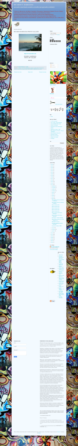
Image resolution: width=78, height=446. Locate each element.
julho (53, 193)
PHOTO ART (27, 69)
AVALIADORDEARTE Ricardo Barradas (61, 261)
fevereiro (53, 229)
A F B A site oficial (54, 121)
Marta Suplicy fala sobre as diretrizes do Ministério (58, 200)
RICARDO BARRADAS (55, 246)
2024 (52, 167)
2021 (52, 172)
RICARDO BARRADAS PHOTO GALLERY (57, 224)
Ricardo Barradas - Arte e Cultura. (61, 288)
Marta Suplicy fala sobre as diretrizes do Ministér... (58, 203)
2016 (52, 180)
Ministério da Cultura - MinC (55, 129)
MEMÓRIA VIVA (61, 274)
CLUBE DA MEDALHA (61, 264)
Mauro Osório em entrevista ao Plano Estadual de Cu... (58, 220)
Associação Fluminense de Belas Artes (61, 257)
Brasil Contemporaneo (40, 67)
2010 (52, 235)
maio (53, 196)
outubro (53, 189)
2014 (52, 183)
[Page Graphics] (58, 83)
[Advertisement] (57, 53)
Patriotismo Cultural (54, 134)
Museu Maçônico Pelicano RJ (55, 133)
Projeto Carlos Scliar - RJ (61, 284)
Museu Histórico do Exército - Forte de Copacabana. (57, 131)
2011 (52, 234)
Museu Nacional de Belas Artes (61, 281)
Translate (58, 34)
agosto (53, 192)
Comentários (53, 67)
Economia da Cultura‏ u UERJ (56, 225)
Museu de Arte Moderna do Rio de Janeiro (61, 278)
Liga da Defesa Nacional (61, 271)
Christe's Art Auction (54, 125)
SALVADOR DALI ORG (61, 292)
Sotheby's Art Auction (54, 137)
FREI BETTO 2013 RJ (55, 221)
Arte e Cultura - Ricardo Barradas (56, 122)
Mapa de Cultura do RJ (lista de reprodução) (57, 213)
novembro (54, 187)
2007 (52, 240)
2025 (52, 166)
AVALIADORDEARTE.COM (56, 123)
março (53, 227)
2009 (52, 237)
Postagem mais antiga (42, 72)
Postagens (53, 65)
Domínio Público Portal (61, 267)
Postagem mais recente (17, 72)
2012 (52, 232)
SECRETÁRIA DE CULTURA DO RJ (61, 294)
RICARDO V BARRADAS (33, 69)
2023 (52, 169)
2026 (52, 164)
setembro (53, 190)
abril (53, 198)
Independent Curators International (56, 126)
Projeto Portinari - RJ (61, 286)
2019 (52, 175)
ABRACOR (61, 255)
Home (52, 116)
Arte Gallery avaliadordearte (26, 67)
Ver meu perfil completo (54, 249)
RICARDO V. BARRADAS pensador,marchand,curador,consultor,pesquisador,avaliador (34, 6)
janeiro (53, 230)
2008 (52, 239)
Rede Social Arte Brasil (54, 135)
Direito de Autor (16, 69)
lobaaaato (58, 431)
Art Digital (19, 67)
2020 (52, 173)
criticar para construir (58, 104)
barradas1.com (33, 67)
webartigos (52, 138)
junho (53, 195)
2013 (52, 184)
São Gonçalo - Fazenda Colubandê (57, 217)
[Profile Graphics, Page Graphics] (17, 26)
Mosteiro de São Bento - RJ (61, 276)
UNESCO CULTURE (61, 297)
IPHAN (52, 127)
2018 (52, 176)
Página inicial (30, 72)
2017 (52, 178)
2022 (52, 170)
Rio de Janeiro (40, 69)
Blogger (39, 432)
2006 (52, 242)
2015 (52, 181)
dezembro (53, 186)
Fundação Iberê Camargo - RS (61, 269)
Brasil (36, 67)
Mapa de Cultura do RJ (55, 204)
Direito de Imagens (22, 69)
